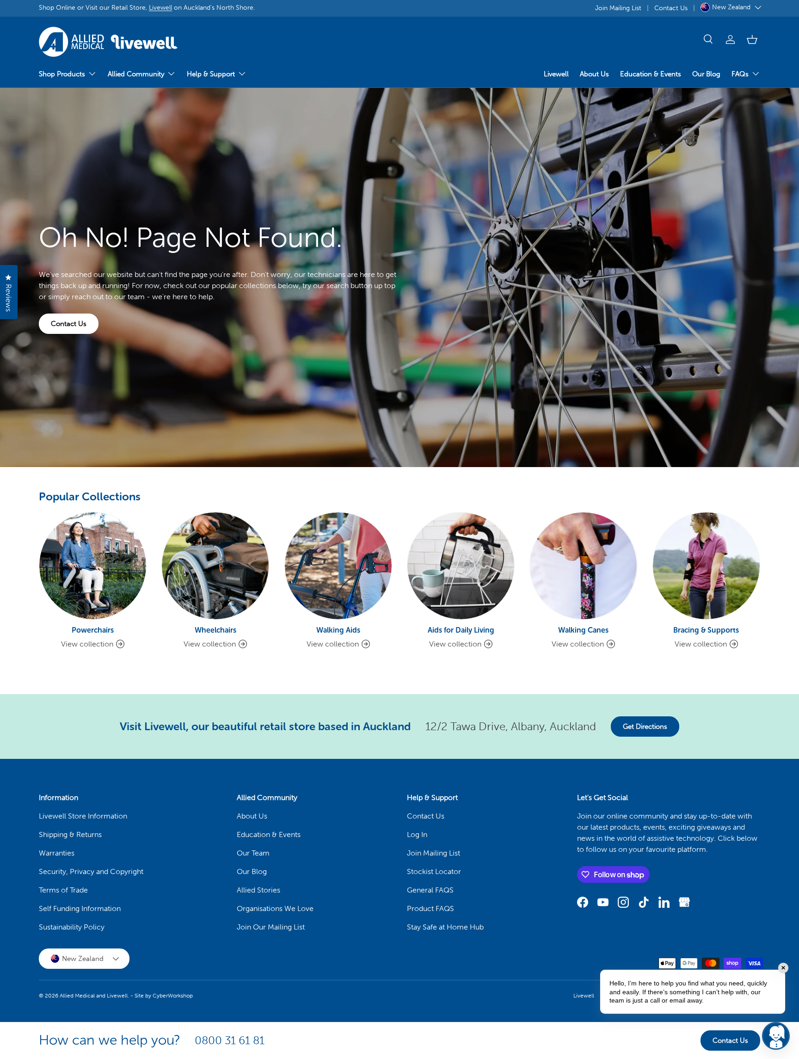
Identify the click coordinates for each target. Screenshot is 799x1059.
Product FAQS (430, 908)
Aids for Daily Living (461, 630)
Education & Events (650, 74)
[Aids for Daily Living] (460, 565)
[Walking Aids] (338, 565)
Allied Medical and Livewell (94, 995)
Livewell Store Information (83, 816)
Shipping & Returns (70, 834)
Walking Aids (338, 630)
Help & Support (211, 74)
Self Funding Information (80, 908)
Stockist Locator (434, 871)
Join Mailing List (618, 8)
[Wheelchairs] (215, 565)
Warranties (56, 853)
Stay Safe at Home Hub (445, 927)
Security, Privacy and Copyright (91, 871)
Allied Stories (258, 890)
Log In (417, 834)
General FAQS (430, 890)
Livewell (160, 7)
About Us (594, 74)
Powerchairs (93, 630)
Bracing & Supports (706, 630)
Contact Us (671, 8)
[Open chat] (776, 1036)
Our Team (253, 853)
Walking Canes (583, 630)
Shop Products (62, 74)
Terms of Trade (63, 890)
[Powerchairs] (92, 565)
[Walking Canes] (583, 565)
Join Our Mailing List (271, 927)
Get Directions (645, 726)
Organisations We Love (275, 908)
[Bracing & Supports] (706, 565)
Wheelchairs (215, 630)
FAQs (740, 74)
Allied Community (136, 74)
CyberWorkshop (173, 995)
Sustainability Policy (71, 927)
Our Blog (706, 74)
